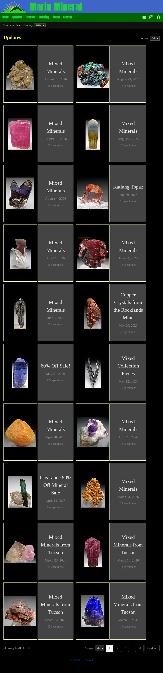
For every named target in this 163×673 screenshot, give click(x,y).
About (56, 17)
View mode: (11, 25)
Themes (30, 17)
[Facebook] (159, 17)
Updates (17, 17)
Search (67, 17)
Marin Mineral (56, 6)
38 (139, 648)
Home (5, 17)
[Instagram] (151, 17)
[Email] (144, 17)
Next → (152, 648)
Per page (144, 38)
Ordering (44, 17)
